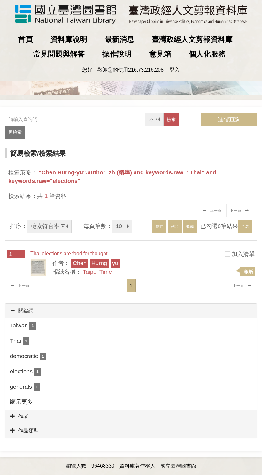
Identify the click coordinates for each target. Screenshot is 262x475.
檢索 (171, 119)
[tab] (131, 311)
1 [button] (131, 285)
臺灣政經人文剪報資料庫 (192, 39)
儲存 (159, 226)
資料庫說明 (68, 39)
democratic (27, 356)
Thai (18, 341)
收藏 (190, 226)
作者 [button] (23, 416)
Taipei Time (97, 272)
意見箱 (160, 54)
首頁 (25, 39)
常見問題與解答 (59, 54)
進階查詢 (229, 119)
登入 (175, 70)
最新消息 (119, 39)
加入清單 (243, 254)
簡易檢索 (23, 153)
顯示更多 (21, 402)
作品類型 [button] (28, 430)
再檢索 (15, 132)
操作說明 (117, 54)
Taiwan (22, 325)
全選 (245, 226)
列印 (175, 226)
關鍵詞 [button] (26, 310)
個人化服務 (207, 54)
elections (24, 371)
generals (24, 387)
